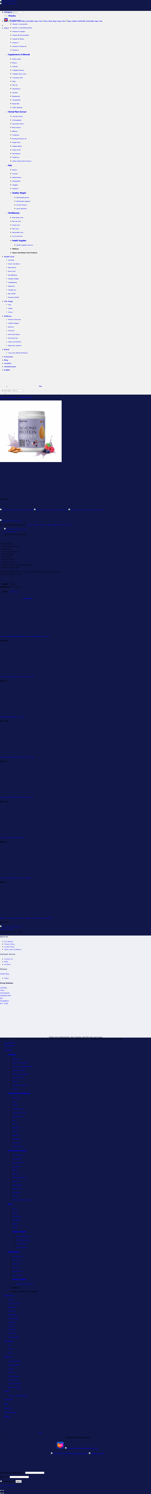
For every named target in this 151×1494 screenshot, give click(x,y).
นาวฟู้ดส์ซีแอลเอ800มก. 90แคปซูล (12, 717)
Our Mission (8, 941)
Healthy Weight (25, 397)
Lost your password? (8, 1485)
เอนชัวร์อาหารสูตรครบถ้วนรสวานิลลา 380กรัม (15, 878)
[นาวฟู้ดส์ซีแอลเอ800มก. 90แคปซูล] (31, 712)
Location (7, 964)
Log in (18, 1481)
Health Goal (12, 397)
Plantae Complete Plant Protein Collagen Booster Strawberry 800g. (26, 918)
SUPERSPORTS (5, 995)
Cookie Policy (9, 947)
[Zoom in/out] (3, 1490)
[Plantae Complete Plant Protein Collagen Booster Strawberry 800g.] (15, 914)
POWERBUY (4, 1001)
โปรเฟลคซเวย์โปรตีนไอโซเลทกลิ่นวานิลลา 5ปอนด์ (16, 797)
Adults (29, 525)
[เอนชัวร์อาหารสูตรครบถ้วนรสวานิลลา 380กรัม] (31, 873)
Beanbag (13, 592)
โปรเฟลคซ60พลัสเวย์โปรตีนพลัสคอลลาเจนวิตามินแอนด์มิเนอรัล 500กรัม (24, 636)
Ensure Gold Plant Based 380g (12, 837)
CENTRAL (3, 988)
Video (6, 978)
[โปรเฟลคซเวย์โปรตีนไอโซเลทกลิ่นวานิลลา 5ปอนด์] (31, 793)
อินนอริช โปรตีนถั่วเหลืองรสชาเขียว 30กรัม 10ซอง (17, 677)
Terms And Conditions (12, 949)
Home (2, 397)
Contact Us (8, 959)
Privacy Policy (9, 944)
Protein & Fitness (65, 525)
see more (27, 598)
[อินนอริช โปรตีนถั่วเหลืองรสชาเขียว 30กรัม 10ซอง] (31, 672)
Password (4, 1477)
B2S (1, 998)
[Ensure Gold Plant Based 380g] (31, 833)
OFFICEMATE (5, 993)
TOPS (2, 990)
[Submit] (5, 15)
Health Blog (4, 974)
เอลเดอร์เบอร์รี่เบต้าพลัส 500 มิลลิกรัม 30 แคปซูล (17, 757)
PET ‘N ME (4, 1003)
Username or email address (12, 1473)
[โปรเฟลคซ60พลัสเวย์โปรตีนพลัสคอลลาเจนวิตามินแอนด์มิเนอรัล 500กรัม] (31, 632)
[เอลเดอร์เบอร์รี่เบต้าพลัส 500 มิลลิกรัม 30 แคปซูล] (31, 753)
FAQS (6, 961)
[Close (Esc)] (1, 1490)
